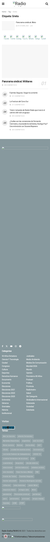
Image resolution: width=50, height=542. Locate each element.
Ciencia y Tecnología (10, 359)
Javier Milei (33, 485)
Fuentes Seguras (26, 476)
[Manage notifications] (6, 536)
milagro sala (24, 490)
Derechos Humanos (10, 376)
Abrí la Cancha (9, 436)
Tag (9, 12)
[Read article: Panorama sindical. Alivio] (8, 25)
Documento (6, 380)
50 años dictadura (9, 356)
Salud (28, 393)
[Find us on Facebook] (2, 346)
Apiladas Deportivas (11, 441)
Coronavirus (38, 450)
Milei (34, 490)
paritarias (36, 494)
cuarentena (7, 463)
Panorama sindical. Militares (17, 81)
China (5, 450)
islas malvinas (19, 485)
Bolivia (19, 445)
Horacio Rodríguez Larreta (30, 481)
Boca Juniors (8, 445)
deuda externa (32, 463)
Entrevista (6, 400)
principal (25, 499)
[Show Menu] (3, 4)
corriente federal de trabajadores (16, 454)
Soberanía (30, 403)
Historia (5, 410)
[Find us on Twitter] (7, 346)
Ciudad (5, 363)
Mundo (29, 369)
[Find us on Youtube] (11, 346)
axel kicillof (38, 441)
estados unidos (38, 467)
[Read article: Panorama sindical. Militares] (25, 61)
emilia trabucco (22, 467)
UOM (14, 503)
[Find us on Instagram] (16, 346)
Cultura (5, 369)
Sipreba (6, 503)
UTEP (22, 503)
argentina (26, 441)
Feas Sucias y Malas (24, 472)
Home (4, 12)
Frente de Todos (9, 476)
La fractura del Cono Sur (19, 101)
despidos (19, 463)
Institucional (7, 413)
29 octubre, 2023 (23, 26)
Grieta (15, 12)
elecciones (7, 467)
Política (29, 383)
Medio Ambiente (33, 359)
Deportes (5, 373)
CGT (39, 445)
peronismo (14, 499)
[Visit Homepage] (25, 3)
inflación (6, 485)
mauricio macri (9, 490)
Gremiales (6, 406)
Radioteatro (31, 390)
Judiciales (30, 356)
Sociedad (30, 406)
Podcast (29, 380)
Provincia (30, 386)
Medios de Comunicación (36, 363)
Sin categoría (31, 396)
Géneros (5, 403)
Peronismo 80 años (34, 376)
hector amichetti (10, 481)
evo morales (8, 472)
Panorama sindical (21, 494)
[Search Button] (47, 4)
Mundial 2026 (31, 366)
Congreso (6, 366)
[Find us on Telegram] (20, 346)
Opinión (29, 373)
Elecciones (6, 386)
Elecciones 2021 (8, 390)
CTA (32, 458)
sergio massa (38, 499)
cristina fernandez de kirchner (15, 458)
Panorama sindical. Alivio (26, 22)
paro (5, 499)
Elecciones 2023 (8, 393)
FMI (37, 472)
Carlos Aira (30, 445)
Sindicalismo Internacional (36, 400)
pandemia (7, 494)
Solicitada (30, 410)
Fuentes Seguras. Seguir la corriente (24, 93)
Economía (6, 383)
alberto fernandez (25, 436)
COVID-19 (37, 454)
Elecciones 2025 (8, 396)
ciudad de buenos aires (20, 450)
